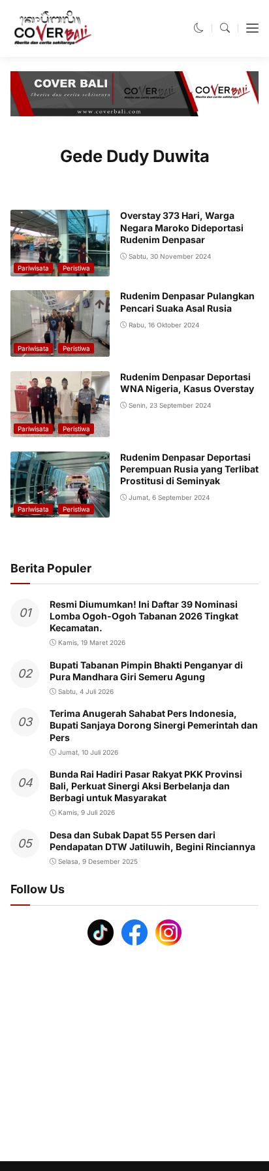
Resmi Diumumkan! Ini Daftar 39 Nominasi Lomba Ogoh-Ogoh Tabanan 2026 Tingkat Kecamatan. (144, 616)
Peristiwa (76, 268)
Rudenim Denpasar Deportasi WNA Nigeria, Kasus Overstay (187, 382)
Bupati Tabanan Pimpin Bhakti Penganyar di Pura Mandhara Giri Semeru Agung (146, 670)
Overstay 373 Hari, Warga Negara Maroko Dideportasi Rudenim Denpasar (182, 227)
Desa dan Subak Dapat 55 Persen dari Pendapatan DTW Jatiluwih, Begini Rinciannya (152, 840)
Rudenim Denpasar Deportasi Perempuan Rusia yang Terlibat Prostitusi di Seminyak (189, 469)
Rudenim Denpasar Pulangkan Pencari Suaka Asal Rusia (187, 301)
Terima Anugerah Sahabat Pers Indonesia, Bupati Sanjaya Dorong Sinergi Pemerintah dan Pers (154, 725)
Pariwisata (33, 268)
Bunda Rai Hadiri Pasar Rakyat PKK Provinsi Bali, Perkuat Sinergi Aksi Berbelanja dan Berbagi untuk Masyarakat (146, 785)
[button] (199, 28)
